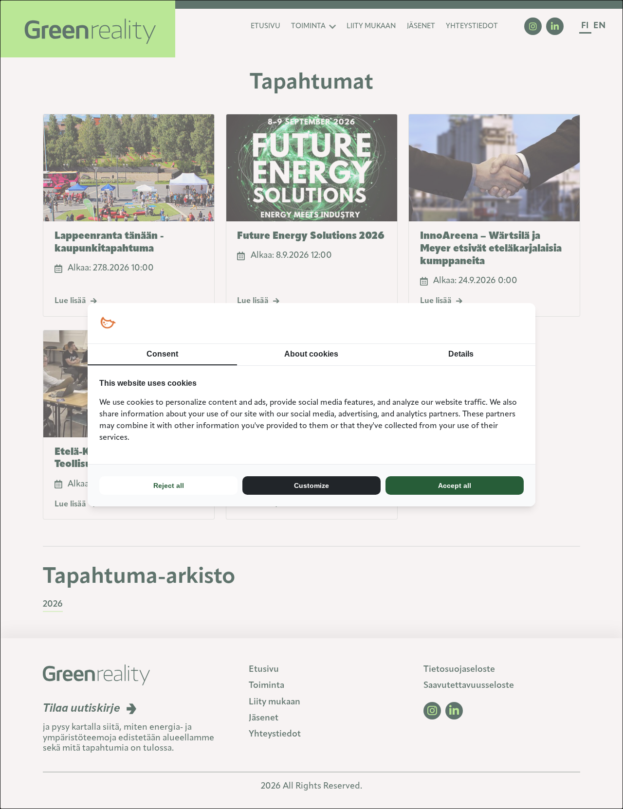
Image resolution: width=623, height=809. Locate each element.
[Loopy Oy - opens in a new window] (107, 323)
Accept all (454, 485)
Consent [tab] (162, 354)
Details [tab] (461, 354)
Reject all (168, 485)
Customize (311, 485)
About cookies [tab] (311, 354)
